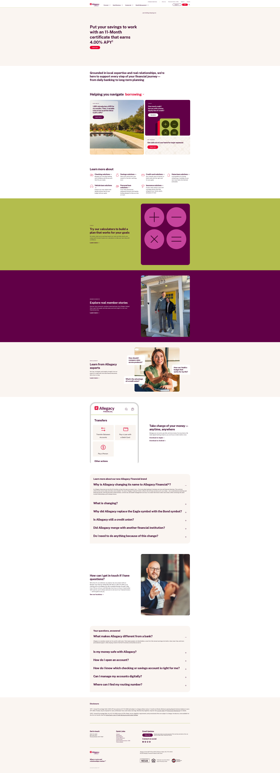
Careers (188, 1)
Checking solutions (102, 174)
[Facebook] (150, 742)
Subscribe (147, 735)
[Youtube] (147, 742)
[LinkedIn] (145, 742)
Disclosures (119, 735)
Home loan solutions (180, 174)
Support (182, 1)
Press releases (119, 742)
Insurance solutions (154, 185)
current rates (160, 710)
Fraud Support (119, 736)
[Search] (189, 5)
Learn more (98, 117)
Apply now (153, 147)
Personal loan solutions (125, 186)
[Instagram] (143, 742)
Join (185, 4)
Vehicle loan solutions (103, 185)
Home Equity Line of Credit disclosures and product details (122, 715)
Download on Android (156, 441)
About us (164, 1)
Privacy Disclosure (120, 738)
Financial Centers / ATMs (173, 1)
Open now (95, 47)
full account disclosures (173, 710)
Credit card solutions (154, 174)
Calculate (153, 115)
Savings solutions (127, 174)
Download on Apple (156, 438)
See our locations (96, 594)
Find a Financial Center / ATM (123, 740)
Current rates (119, 739)
